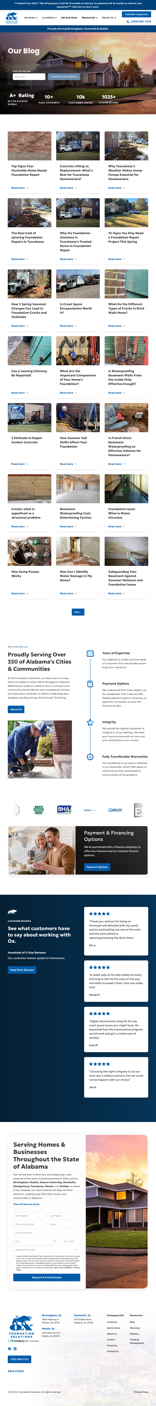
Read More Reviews (22, 969)
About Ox (16, 709)
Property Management (137, 1341)
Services (29, 17)
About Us (107, 17)
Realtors (134, 1333)
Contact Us (113, 1351)
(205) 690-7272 (19, 1359)
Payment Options (97, 866)
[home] (12, 17)
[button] (30, 18)
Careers (111, 1339)
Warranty (135, 1328)
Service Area (69, 17)
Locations (48, 17)
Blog (132, 1322)
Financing (112, 1345)
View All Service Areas (26, 1204)
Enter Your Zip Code (22, 71)
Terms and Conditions (63, 1268)
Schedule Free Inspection (64, 76)
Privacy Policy (141, 1392)
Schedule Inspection (136, 14)
